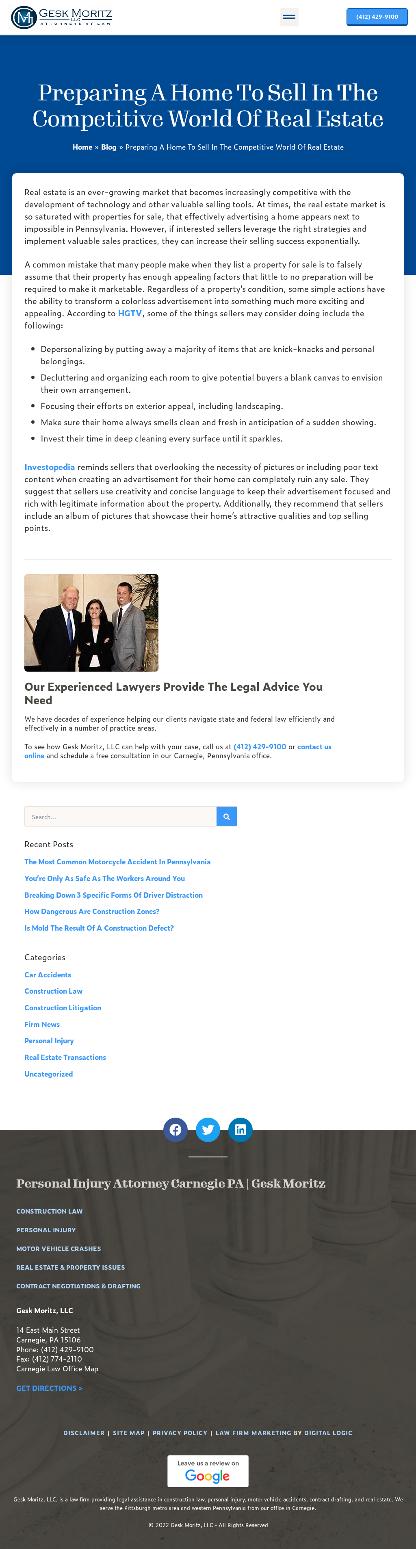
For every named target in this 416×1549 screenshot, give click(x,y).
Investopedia (49, 466)
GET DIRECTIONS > (49, 1388)
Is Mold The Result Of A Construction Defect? (99, 927)
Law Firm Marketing (253, 1432)
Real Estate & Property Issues (70, 1267)
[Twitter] (208, 1130)
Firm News (42, 1024)
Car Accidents (47, 974)
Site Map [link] (129, 1432)
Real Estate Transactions (65, 1057)
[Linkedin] (240, 1130)
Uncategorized (48, 1073)
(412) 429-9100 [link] (260, 746)
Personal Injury (49, 1040)
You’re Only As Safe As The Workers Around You (104, 878)
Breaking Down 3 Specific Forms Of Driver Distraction (113, 895)
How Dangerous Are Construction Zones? (92, 911)
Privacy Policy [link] (180, 1432)
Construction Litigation (62, 1007)
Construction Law (53, 991)
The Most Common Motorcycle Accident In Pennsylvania (117, 861)
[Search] (227, 816)
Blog (109, 146)
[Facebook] (175, 1130)
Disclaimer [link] (84, 1432)
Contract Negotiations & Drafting (78, 1285)
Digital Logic (328, 1432)
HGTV (130, 313)
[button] (289, 17)
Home (82, 146)
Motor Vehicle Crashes (58, 1248)
